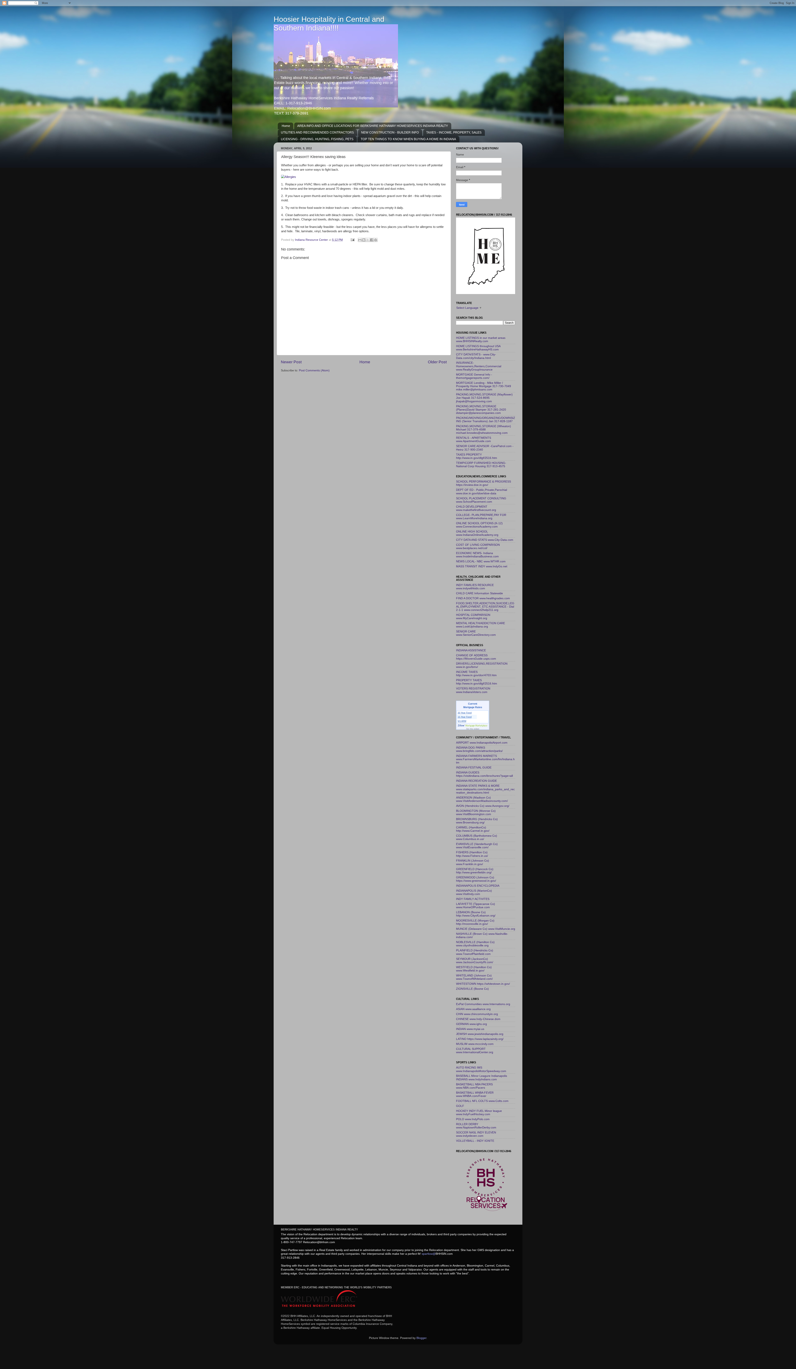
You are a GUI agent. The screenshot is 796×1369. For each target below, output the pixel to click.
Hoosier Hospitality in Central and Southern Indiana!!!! (329, 23)
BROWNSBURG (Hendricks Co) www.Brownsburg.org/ (477, 821)
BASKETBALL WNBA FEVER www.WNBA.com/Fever (475, 1094)
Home (286, 126)
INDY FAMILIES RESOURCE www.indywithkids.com (475, 587)
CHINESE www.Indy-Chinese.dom (478, 1019)
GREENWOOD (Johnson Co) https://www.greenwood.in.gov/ (476, 879)
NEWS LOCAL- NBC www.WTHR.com (481, 561)
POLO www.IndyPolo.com (473, 1119)
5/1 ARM (462, 721)
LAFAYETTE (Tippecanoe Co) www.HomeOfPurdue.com (475, 905)
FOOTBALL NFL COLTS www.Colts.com (482, 1101)
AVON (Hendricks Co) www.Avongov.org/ (482, 805)
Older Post (437, 362)
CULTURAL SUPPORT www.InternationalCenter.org (474, 1050)
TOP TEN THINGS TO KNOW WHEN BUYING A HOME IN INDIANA (408, 139)
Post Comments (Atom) (314, 370)
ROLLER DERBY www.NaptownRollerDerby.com (476, 1126)
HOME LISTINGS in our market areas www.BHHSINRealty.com (480, 339)
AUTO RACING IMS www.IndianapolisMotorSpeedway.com (481, 1069)
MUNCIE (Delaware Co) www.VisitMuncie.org (485, 928)
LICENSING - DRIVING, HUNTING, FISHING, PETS (317, 139)
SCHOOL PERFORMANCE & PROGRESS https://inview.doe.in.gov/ (483, 483)
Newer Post (291, 362)
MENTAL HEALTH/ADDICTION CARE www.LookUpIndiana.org (480, 625)
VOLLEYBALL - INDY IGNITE (475, 1140)
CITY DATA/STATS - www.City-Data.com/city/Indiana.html (476, 356)
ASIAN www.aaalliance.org (473, 1009)
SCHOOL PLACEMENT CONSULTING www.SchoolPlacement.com (481, 500)
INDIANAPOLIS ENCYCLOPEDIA (477, 885)
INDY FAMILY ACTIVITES (472, 899)
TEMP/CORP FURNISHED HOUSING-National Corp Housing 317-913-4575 (481, 464)
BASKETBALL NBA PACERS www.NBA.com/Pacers (474, 1086)
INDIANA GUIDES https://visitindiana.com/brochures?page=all (484, 774)
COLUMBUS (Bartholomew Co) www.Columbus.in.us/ (476, 837)
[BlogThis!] (364, 240)
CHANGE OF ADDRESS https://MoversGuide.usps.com (476, 657)
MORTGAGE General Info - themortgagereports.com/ (474, 376)
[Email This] (360, 240)
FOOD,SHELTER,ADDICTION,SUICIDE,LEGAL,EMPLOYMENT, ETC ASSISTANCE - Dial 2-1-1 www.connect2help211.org (485, 607)
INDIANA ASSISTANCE (471, 650)
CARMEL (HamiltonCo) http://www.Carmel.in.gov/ (472, 829)
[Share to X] (368, 240)
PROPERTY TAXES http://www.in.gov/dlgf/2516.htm (476, 682)
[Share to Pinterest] (376, 240)
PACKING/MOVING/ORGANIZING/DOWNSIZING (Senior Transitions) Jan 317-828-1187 (485, 419)
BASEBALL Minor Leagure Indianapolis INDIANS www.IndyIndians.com (481, 1077)
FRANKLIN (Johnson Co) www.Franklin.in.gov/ (472, 862)
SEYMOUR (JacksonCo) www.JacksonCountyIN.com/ (474, 960)
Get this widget (472, 729)
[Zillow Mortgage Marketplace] (473, 725)
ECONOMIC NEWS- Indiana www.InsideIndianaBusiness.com (477, 555)
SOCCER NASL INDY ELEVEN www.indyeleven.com (476, 1134)
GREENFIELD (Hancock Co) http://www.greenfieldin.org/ (474, 871)
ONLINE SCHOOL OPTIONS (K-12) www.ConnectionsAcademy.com (479, 525)
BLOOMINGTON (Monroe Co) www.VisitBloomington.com (476, 812)
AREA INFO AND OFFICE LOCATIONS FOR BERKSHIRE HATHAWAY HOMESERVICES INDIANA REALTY (372, 126)
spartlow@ (429, 1253)
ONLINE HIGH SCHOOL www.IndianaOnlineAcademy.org (477, 533)
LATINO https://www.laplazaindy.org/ (480, 1039)
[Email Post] (352, 239)
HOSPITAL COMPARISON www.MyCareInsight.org (473, 616)
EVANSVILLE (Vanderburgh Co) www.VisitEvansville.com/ (477, 846)
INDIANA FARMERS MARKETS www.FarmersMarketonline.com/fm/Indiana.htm (485, 759)
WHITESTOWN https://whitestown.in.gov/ (483, 983)
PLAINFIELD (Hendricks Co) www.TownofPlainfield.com (474, 952)
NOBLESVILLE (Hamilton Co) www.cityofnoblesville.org (475, 944)
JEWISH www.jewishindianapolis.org (479, 1034)
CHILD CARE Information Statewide (479, 593)
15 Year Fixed (465, 717)
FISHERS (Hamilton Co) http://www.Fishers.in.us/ (472, 854)
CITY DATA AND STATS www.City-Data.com (484, 539)
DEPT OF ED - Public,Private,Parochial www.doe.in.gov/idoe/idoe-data (481, 491)
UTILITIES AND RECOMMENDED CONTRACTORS (317, 132)
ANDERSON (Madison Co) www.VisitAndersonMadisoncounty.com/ (482, 799)
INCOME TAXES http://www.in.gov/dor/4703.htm (476, 673)
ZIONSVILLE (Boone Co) (472, 988)
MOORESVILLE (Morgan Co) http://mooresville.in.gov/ (475, 922)
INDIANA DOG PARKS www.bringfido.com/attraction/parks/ (479, 749)
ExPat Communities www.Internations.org (483, 1004)
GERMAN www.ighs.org (471, 1024)
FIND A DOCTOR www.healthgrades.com (483, 598)
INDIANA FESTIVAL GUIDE (473, 767)
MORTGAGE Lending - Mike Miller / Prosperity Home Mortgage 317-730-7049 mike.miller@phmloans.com (483, 386)
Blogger (421, 1338)
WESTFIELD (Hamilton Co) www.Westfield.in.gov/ (474, 969)
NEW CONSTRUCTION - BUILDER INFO (390, 132)
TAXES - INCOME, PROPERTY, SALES (454, 132)
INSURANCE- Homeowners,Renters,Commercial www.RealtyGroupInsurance (478, 366)
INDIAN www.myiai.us (470, 1029)
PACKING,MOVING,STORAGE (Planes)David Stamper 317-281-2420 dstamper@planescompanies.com (481, 410)
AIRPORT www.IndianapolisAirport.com (481, 742)
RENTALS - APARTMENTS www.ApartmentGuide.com (473, 439)
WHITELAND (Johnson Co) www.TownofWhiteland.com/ (474, 977)
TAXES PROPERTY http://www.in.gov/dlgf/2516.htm (476, 456)
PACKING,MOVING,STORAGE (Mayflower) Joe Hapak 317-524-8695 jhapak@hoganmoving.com (484, 398)
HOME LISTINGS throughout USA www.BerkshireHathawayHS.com (478, 348)
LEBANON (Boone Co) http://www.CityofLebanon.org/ (475, 914)
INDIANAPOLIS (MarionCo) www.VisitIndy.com (474, 892)
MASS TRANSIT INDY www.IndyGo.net (481, 566)
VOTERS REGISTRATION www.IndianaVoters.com (473, 690)
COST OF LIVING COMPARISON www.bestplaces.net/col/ (478, 546)
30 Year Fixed (465, 712)
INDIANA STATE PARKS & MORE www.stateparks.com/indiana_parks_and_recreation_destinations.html (485, 789)
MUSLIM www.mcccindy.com (475, 1044)
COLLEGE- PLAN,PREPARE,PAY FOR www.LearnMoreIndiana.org (481, 516)
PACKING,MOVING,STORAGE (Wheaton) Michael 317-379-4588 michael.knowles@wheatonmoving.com (483, 429)
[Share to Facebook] (372, 240)
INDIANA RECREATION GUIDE (476, 780)
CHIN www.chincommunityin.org (477, 1014)
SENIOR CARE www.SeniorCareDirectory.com (476, 633)
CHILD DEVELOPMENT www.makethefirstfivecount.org (476, 508)
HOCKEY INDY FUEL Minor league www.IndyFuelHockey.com (479, 1112)
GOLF (460, 1106)
